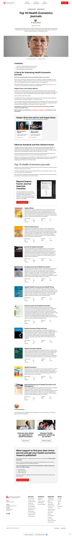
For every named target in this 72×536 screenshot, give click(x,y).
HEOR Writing (30, 503)
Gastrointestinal (51, 504)
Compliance (60, 506)
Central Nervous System (51, 500)
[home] (9, 3)
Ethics (59, 504)
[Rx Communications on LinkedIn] (9, 513)
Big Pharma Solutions (40, 499)
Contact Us (64, 2)
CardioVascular (50, 498)
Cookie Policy (63, 528)
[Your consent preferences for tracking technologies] (70, 534)
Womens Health (51, 522)
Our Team (59, 498)
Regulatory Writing (31, 514)
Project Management (32, 512)
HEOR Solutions (41, 502)
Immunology (50, 507)
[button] (28, 3)
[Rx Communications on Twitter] (7, 513)
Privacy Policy (57, 528)
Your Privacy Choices (39, 534)
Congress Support (41, 501)
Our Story (59, 499)
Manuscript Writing (31, 508)
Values (59, 503)
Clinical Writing (31, 498)
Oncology (49, 517)
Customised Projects (32, 501)
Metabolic (49, 514)
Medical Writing (31, 511)
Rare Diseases (50, 518)
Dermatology (50, 502)
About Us (59, 501)
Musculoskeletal (51, 515)
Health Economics (51, 506)
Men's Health (50, 512)
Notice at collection (29, 534)
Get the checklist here (22, 202)
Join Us (59, 508)
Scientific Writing (31, 516)
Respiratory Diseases (52, 520)
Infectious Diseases (51, 509)
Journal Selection (31, 504)
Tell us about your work (23, 480)
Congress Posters (31, 499)
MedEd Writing (31, 509)
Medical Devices (51, 510)
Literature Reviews (31, 506)
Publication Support (41, 504)
